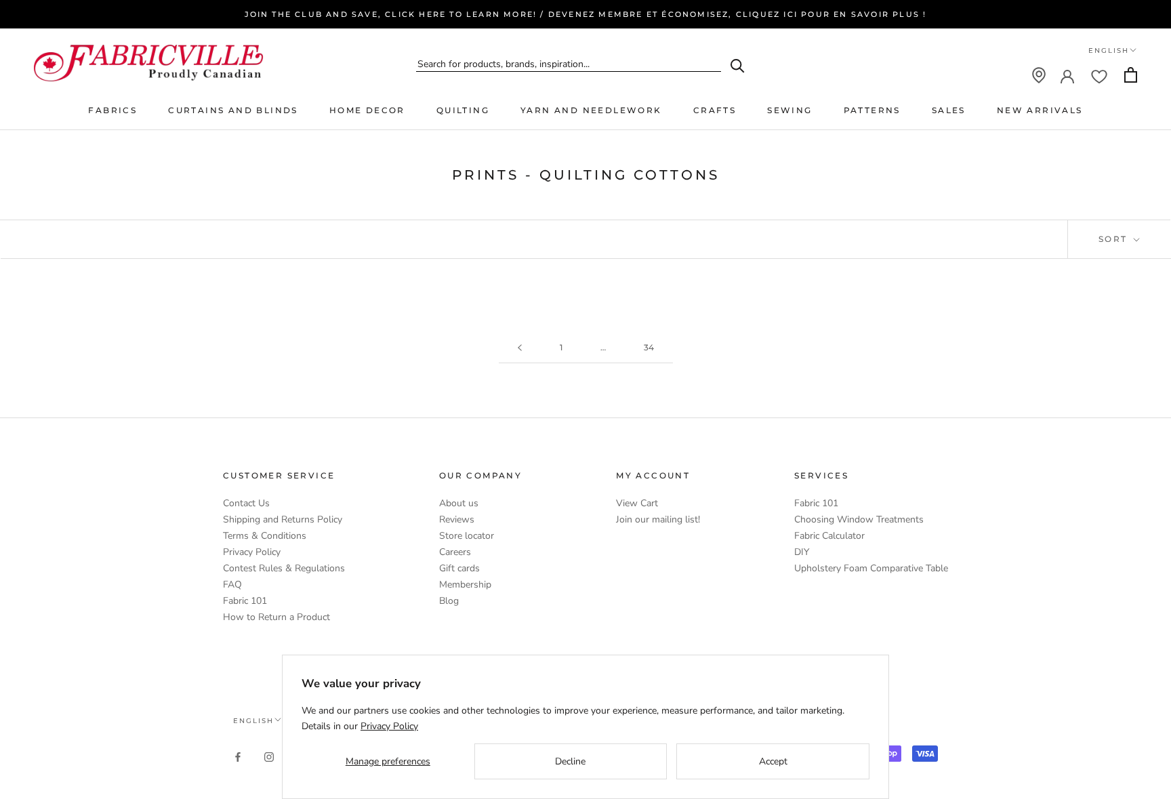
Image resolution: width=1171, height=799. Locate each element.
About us (458, 503)
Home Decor (367, 110)
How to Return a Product (276, 617)
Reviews (456, 519)
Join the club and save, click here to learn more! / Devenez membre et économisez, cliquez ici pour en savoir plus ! (586, 14)
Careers (455, 552)
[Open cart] (1130, 75)
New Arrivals (1040, 110)
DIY (801, 552)
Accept (773, 761)
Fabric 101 (245, 600)
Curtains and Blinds (233, 110)
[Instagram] (269, 756)
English (1108, 50)
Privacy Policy (252, 552)
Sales (949, 110)
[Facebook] (238, 756)
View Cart (637, 503)
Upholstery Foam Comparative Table (871, 568)
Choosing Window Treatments (859, 519)
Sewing (789, 110)
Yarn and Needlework (591, 110)
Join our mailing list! (658, 519)
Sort (1114, 239)
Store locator (466, 535)
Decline (570, 761)
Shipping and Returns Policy (282, 519)
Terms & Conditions (264, 535)
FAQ (232, 584)
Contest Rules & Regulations (284, 568)
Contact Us (246, 503)
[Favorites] (1099, 75)
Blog (449, 600)
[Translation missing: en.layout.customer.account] (1067, 75)
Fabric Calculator (829, 535)
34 (649, 347)
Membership (465, 584)
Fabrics (112, 110)
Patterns (872, 110)
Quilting (462, 110)
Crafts (714, 110)
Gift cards (459, 568)
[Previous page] (520, 348)
